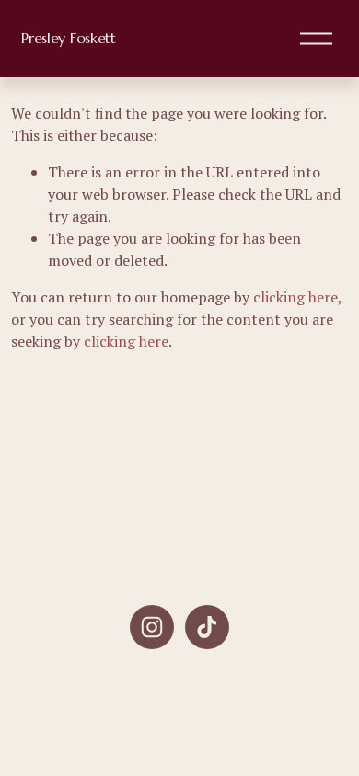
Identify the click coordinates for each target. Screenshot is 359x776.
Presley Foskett (68, 38)
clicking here (295, 297)
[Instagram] (152, 627)
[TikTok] (207, 627)
